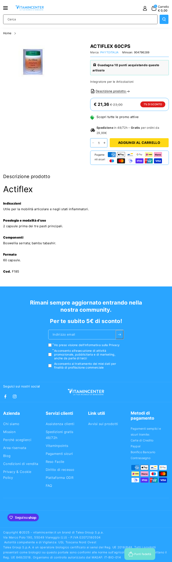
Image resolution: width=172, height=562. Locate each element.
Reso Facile (55, 462)
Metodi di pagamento (142, 416)
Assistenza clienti (60, 424)
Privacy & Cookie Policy (17, 475)
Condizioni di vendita (20, 464)
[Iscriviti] (120, 334)
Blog (6, 456)
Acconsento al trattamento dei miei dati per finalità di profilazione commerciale (85, 365)
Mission (9, 432)
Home (7, 33)
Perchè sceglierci (17, 440)
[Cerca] (164, 19)
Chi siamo (11, 424)
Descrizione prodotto (111, 91)
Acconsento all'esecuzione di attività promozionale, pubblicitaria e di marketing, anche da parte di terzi (84, 354)
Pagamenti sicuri (59, 454)
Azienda (11, 413)
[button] (7, 8)
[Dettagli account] (145, 8)
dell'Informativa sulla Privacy (99, 345)
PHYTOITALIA (109, 52)
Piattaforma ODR (60, 477)
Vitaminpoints (57, 446)
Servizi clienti (59, 413)
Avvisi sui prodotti (103, 424)
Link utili (96, 413)
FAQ (49, 485)
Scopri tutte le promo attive (117, 117)
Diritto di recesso (60, 469)
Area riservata (14, 448)
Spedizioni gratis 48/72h (59, 435)
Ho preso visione (87, 345)
